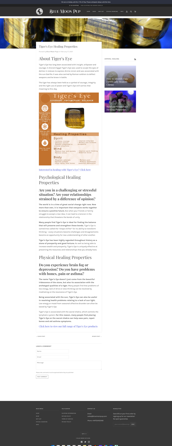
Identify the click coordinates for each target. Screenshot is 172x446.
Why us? (38, 419)
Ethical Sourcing (41, 421)
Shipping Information (69, 413)
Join (132, 424)
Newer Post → (97, 336)
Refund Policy (66, 416)
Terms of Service (67, 419)
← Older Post (40, 336)
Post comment (42, 376)
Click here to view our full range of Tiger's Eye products (68, 326)
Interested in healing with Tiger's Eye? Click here (65, 169)
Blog (37, 416)
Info (37, 424)
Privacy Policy (66, 421)
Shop (37, 413)
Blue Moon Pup (82, 438)
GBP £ (83, 433)
